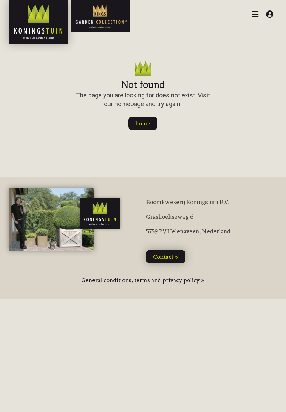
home (142, 123)
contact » (165, 256)
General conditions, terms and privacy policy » (142, 280)
